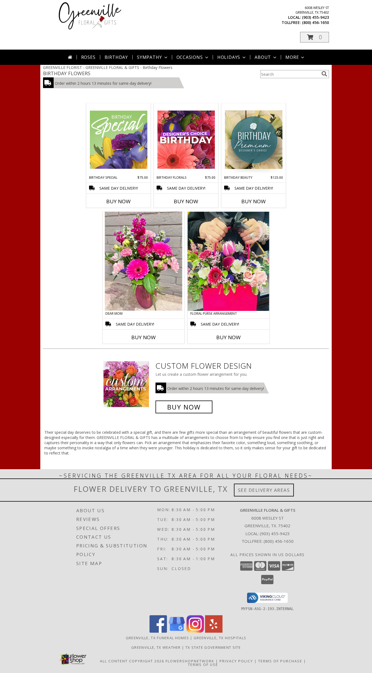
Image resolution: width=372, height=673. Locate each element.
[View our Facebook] (158, 631)
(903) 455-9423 (315, 17)
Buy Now (118, 201)
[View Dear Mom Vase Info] (143, 261)
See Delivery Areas (264, 490)
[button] (314, 37)
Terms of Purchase (280, 661)
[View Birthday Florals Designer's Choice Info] (186, 139)
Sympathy (149, 57)
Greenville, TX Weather (156, 647)
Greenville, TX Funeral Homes (157, 637)
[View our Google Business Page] (176, 631)
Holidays (228, 57)
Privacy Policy (236, 661)
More (292, 57)
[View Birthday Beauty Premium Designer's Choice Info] (253, 139)
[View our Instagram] (195, 631)
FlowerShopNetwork (190, 661)
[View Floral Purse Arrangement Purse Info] (228, 261)
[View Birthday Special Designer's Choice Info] (118, 139)
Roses (88, 57)
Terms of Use (203, 664)
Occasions (189, 57)
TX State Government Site (213, 647)
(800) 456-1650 (315, 22)
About (263, 57)
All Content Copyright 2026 (132, 661)
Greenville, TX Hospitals (220, 637)
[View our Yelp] (213, 631)
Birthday (116, 57)
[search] (324, 74)
